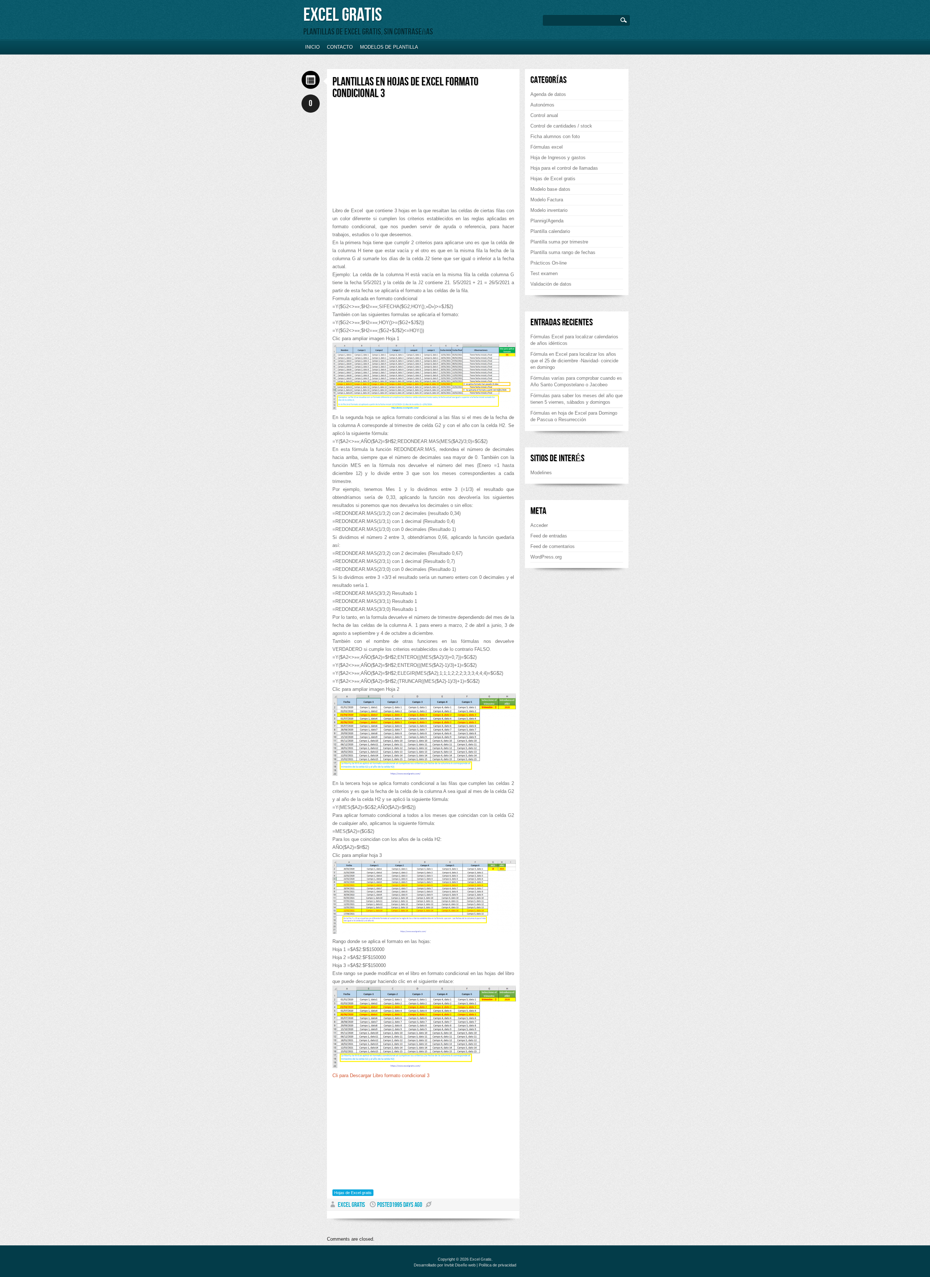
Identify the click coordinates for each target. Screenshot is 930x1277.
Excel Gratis (342, 15)
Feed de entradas (548, 536)
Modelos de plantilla (389, 47)
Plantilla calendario (550, 231)
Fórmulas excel (546, 147)
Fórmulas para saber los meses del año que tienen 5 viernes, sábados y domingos (576, 399)
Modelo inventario (548, 210)
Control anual (544, 115)
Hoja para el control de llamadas (564, 168)
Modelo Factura (546, 199)
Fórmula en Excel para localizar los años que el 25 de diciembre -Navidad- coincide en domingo (574, 360)
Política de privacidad (497, 1265)
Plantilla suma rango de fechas (562, 252)
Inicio (312, 47)
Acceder (539, 525)
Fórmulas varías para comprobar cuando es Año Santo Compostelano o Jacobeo (576, 381)
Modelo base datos (550, 189)
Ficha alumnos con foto (555, 136)
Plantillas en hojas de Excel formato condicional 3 (405, 88)
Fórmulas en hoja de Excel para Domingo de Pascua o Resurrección (573, 416)
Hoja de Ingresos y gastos (558, 157)
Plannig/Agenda (546, 220)
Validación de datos (550, 284)
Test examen (544, 273)
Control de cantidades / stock (561, 126)
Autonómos (542, 105)
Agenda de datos (548, 94)
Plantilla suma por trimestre (559, 242)
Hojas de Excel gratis (353, 1193)
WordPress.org (546, 557)
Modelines (541, 472)
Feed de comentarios (552, 546)
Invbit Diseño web (460, 1265)
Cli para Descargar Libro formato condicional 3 (380, 1075)
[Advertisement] (393, 156)
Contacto (340, 47)
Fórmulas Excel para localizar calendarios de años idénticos (574, 340)
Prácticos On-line (548, 263)
